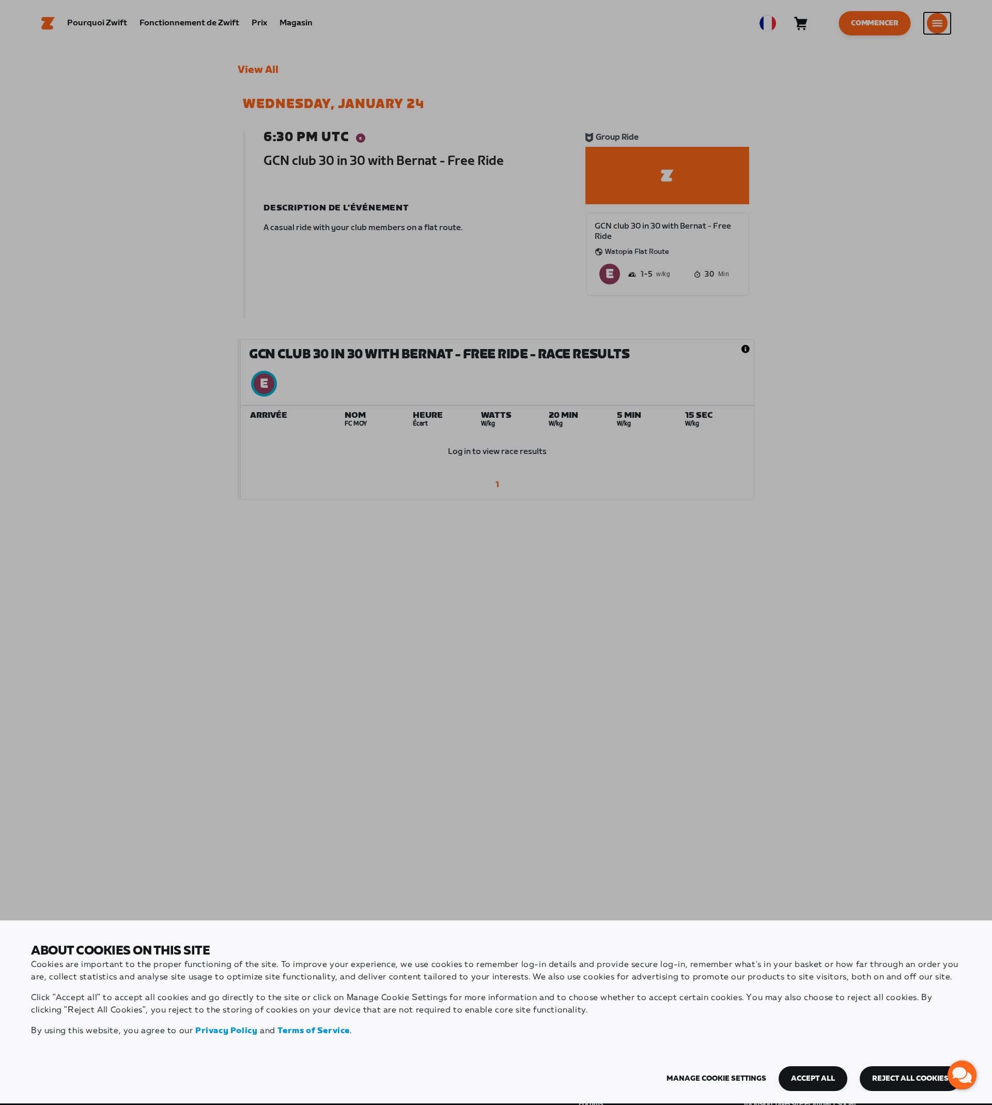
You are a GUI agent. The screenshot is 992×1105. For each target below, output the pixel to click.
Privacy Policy (226, 1031)
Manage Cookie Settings (716, 1079)
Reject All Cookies (910, 1078)
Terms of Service (313, 1031)
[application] (962, 1075)
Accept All (813, 1078)
